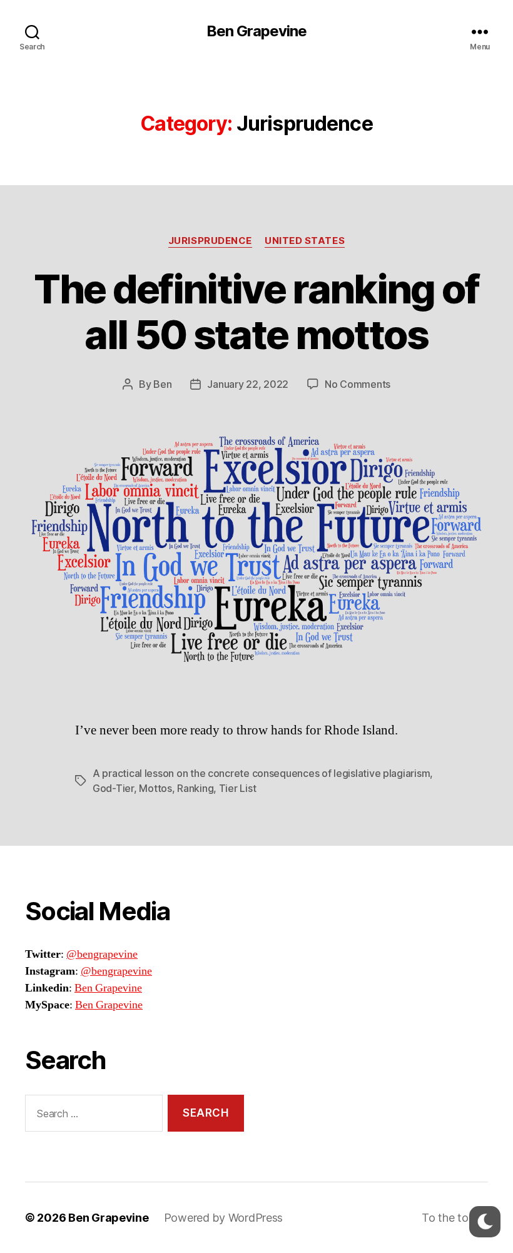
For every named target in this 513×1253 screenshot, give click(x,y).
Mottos (155, 788)
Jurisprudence (210, 240)
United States (305, 240)
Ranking (195, 788)
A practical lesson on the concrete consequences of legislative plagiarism (261, 773)
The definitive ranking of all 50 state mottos (256, 311)
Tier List (237, 788)
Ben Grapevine (256, 31)
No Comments (357, 384)
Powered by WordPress (223, 1217)
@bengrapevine (102, 954)
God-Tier (113, 788)
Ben (162, 384)
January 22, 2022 (247, 384)
